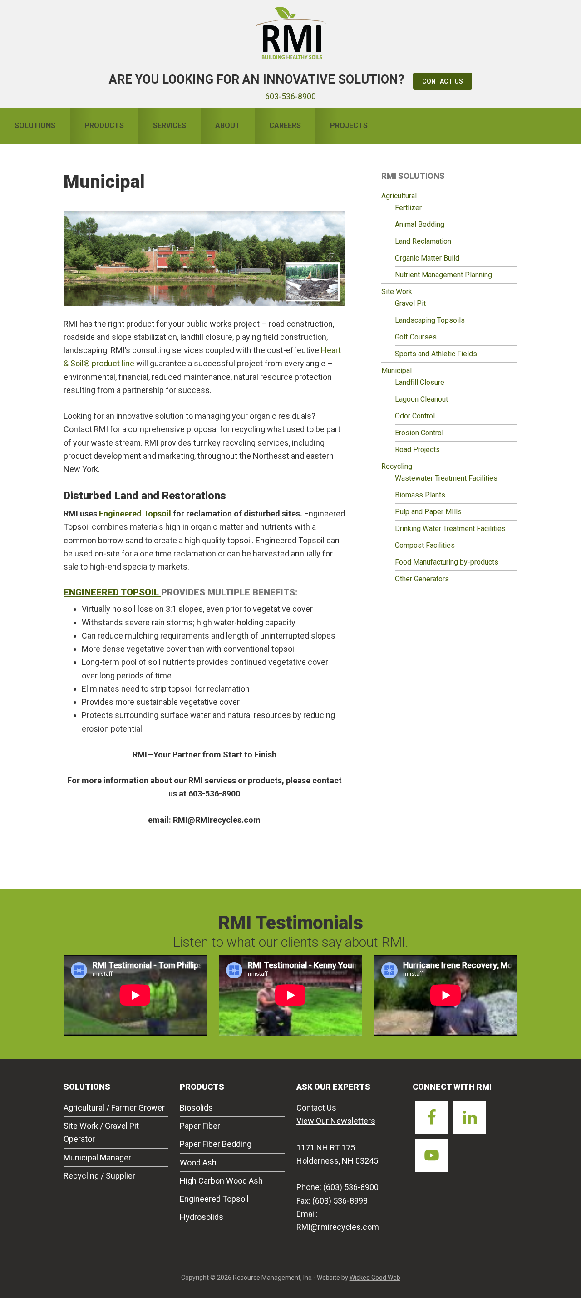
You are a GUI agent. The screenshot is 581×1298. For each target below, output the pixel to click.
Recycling (396, 466)
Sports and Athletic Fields (436, 353)
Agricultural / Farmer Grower (114, 1107)
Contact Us (442, 81)
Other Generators (422, 579)
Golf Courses (416, 337)
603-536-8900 (290, 96)
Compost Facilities (425, 545)
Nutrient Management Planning (443, 274)
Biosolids (196, 1107)
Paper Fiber (200, 1126)
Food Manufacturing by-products (446, 562)
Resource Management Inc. (290, 32)
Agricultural (399, 196)
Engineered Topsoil (135, 513)
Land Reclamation (423, 241)
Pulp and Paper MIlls (428, 511)
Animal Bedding (419, 224)
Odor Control (415, 416)
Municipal (396, 370)
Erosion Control (419, 432)
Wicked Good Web (375, 1277)
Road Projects (417, 449)
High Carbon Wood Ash (221, 1180)
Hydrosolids (201, 1217)
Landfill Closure (419, 382)
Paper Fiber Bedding (215, 1144)
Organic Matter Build (427, 258)
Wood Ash (198, 1162)
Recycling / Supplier (99, 1175)
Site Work (396, 291)
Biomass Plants (420, 495)
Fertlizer (408, 207)
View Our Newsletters (335, 1121)
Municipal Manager (97, 1157)
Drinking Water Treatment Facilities (450, 528)
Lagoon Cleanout (421, 399)
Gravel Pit (410, 303)
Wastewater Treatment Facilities (446, 478)
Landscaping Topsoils (430, 320)
